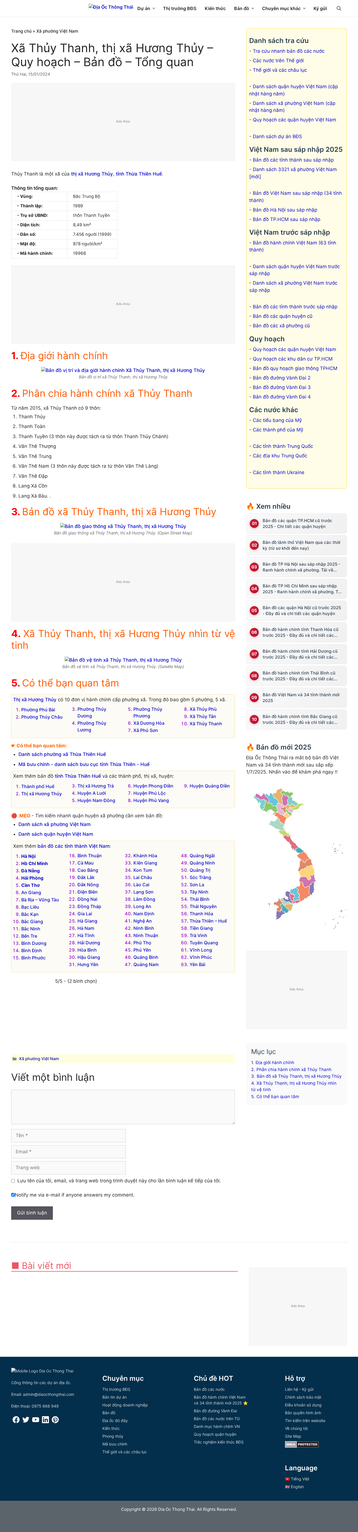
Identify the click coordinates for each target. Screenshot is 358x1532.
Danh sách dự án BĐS (277, 136)
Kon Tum (142, 870)
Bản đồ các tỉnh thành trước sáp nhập (295, 306)
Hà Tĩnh (86, 935)
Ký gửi (320, 8)
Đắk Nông (88, 884)
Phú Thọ (142, 942)
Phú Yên (142, 950)
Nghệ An (142, 921)
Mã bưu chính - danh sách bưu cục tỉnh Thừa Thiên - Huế (84, 764)
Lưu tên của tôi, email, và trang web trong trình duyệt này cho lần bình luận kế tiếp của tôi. (119, 1180)
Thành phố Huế (37, 786)
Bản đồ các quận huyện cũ (282, 316)
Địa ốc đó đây (115, 1420)
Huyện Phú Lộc (149, 793)
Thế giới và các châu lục (280, 70)
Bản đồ (241, 8)
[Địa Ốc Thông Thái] (111, 7)
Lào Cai (141, 884)
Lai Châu (142, 877)
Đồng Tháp (89, 906)
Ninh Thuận (145, 935)
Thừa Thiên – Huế (208, 921)
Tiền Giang (201, 928)
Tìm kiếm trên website (305, 1420)
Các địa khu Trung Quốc (280, 455)
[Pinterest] (55, 1421)
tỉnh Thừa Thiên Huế (139, 174)
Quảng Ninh (202, 863)
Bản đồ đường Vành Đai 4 (282, 397)
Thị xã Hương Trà (95, 786)
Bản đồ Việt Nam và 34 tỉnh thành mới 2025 (301, 697)
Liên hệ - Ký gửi (299, 1389)
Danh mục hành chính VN (217, 1426)
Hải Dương (88, 942)
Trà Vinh (198, 935)
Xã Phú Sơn (145, 730)
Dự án (143, 8)
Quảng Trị (200, 870)
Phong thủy (112, 1436)
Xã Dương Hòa (148, 723)
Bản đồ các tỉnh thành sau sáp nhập (293, 160)
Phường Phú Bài (38, 709)
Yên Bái (197, 964)
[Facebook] (16, 1421)
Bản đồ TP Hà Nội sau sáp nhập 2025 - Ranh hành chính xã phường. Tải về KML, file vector (301, 567)
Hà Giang (87, 921)
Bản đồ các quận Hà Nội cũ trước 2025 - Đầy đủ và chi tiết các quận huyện (302, 610)
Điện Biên (87, 892)
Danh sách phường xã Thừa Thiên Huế (62, 754)
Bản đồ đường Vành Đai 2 (281, 378)
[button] (339, 8)
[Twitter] (26, 1421)
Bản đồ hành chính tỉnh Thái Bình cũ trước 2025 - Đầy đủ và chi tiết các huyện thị (299, 676)
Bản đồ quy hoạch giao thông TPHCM (295, 368)
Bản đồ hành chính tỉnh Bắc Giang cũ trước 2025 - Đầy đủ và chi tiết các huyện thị (300, 719)
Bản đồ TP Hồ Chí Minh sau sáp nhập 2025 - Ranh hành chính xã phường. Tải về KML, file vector (302, 589)
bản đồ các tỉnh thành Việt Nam (73, 846)
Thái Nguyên (203, 906)
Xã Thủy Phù (203, 709)
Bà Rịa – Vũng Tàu (40, 899)
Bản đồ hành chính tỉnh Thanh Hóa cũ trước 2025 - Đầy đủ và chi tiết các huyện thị (300, 632)
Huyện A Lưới (91, 793)
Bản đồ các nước (209, 1389)
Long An (142, 906)
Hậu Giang (88, 957)
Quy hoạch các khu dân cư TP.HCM (293, 359)
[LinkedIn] (45, 1421)
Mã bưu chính (114, 1444)
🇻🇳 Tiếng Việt (297, 1478)
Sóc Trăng (200, 877)
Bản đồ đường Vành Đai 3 (282, 387)
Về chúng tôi (296, 1428)
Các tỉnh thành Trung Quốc (283, 446)
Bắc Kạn (30, 914)
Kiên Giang (145, 863)
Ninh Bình (143, 928)
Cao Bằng (87, 870)
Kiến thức (215, 8)
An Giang (31, 892)
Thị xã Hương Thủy (34, 699)
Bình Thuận (89, 855)
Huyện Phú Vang (151, 800)
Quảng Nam (146, 964)
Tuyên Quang (204, 942)
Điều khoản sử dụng (303, 1405)
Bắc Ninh (30, 928)
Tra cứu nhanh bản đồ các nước (288, 51)
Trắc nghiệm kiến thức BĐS (219, 1442)
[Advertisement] (123, 122)
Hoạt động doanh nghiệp (125, 1405)
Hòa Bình (87, 950)
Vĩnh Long (201, 950)
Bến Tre (29, 936)
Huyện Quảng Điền (210, 786)
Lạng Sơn (143, 892)
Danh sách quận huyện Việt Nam (55, 834)
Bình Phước (33, 957)
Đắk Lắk (86, 877)
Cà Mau (85, 863)
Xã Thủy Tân (203, 716)
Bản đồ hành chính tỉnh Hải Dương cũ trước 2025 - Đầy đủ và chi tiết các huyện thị (300, 654)
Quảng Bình (145, 957)
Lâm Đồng (144, 899)
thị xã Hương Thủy (92, 174)
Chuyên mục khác (281, 8)
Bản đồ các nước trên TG (217, 1418)
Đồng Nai (87, 899)
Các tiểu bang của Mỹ (277, 420)
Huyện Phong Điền (153, 786)
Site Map (293, 1436)
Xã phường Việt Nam (57, 31)
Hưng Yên (87, 964)
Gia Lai (84, 913)
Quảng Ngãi (202, 855)
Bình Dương (33, 943)
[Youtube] (36, 1421)
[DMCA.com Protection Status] (302, 1446)
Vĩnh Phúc (201, 957)
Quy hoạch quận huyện (215, 1434)
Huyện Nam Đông (96, 800)
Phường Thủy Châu (42, 717)
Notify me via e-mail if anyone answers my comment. (75, 1195)
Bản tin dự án (114, 1397)
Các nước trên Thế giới (278, 60)
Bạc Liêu (30, 907)
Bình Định (31, 950)
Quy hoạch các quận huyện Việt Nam (294, 120)
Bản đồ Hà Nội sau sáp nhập (285, 210)
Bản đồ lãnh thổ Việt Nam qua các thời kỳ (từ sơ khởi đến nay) (301, 545)
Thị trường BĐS (179, 8)
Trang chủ (21, 31)
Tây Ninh (199, 892)
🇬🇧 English (294, 1486)
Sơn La (197, 884)
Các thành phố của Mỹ (278, 430)
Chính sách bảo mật (303, 1397)
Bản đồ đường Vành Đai (215, 1410)
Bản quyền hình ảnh (303, 1412)
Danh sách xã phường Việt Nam (54, 824)
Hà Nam (85, 928)
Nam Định (143, 913)
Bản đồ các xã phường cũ (281, 325)
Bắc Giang (32, 921)
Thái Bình (199, 899)
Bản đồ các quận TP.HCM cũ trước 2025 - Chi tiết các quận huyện (297, 523)
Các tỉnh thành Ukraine (278, 472)
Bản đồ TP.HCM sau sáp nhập (286, 219)
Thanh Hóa (201, 913)
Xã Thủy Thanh (206, 723)
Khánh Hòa (145, 855)
